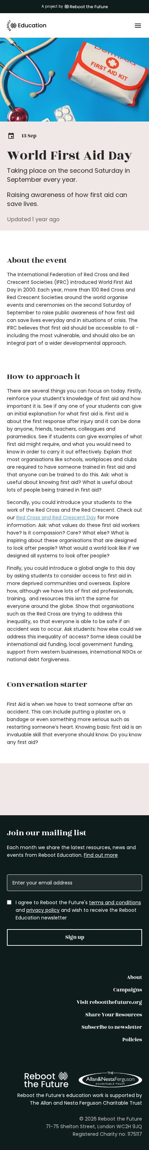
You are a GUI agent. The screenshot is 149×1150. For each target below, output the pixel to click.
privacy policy (43, 910)
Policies (132, 1040)
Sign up (74, 937)
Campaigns (127, 990)
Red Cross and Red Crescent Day (56, 517)
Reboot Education (26, 25)
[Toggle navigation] (138, 25)
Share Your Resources (113, 1015)
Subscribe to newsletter (111, 1027)
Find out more (101, 855)
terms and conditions (115, 902)
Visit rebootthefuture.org (109, 1002)
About (134, 977)
